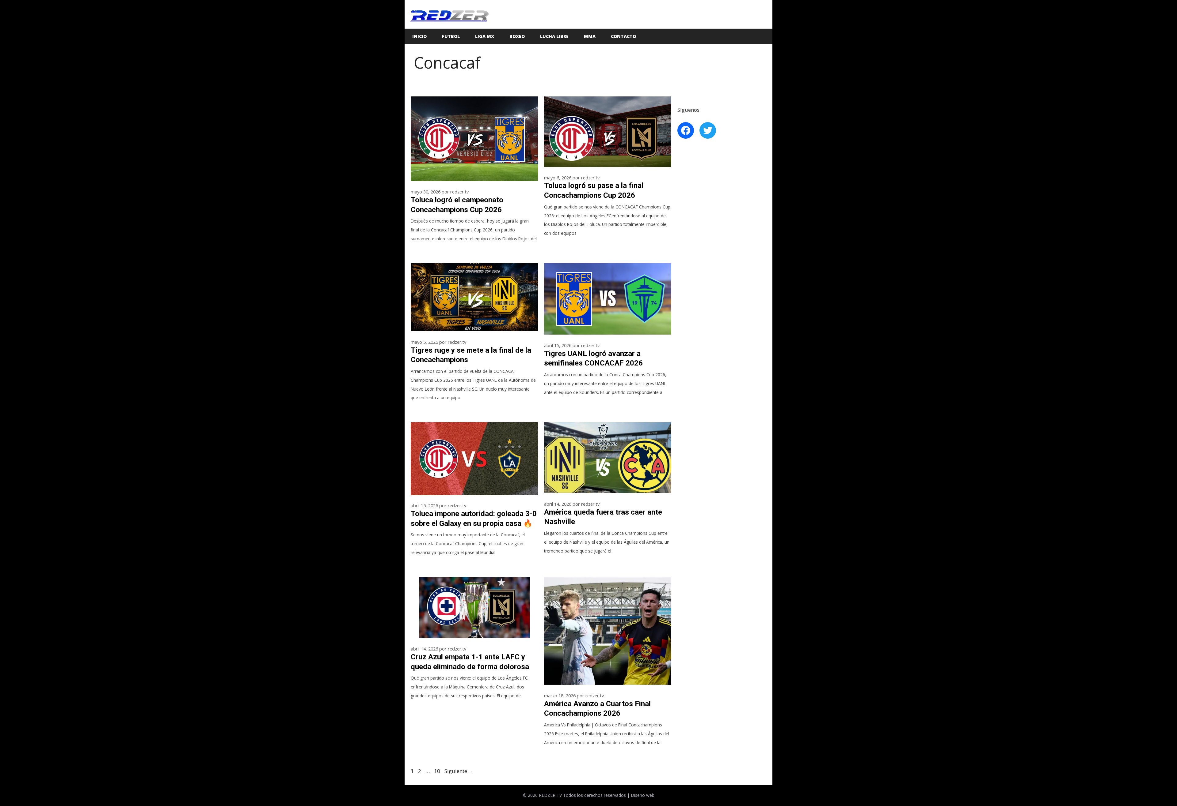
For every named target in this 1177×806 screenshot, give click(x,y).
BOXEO (517, 36)
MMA (590, 36)
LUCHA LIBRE (554, 36)
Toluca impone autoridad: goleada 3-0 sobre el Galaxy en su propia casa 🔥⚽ (474, 523)
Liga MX (484, 36)
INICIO (419, 36)
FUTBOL (451, 36)
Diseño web (642, 795)
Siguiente (459, 770)
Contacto (623, 36)
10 (438, 770)
